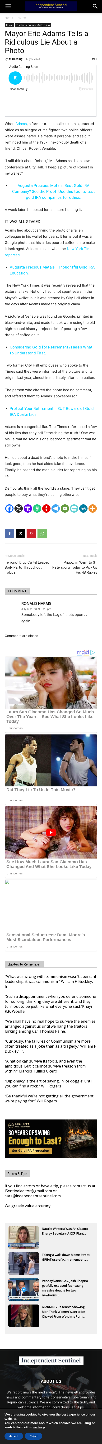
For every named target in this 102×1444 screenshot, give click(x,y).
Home (9, 18)
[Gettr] (46, 508)
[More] (92, 508)
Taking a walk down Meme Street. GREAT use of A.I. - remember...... (66, 1257)
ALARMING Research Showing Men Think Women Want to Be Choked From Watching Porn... (63, 1312)
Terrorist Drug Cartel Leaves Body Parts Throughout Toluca (27, 567)
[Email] (65, 508)
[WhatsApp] (42, 533)
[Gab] (37, 508)
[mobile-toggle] (8, 6)
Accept (13, 1436)
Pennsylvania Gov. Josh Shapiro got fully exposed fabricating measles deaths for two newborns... (65, 1286)
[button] (95, 6)
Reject (33, 1436)
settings (39, 1427)
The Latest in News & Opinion (33, 25)
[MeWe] (83, 508)
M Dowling (15, 58)
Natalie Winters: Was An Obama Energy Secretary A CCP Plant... (65, 1230)
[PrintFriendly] (74, 508)
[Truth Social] (28, 508)
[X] (18, 508)
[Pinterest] (31, 533)
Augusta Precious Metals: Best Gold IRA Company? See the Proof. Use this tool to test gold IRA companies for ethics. (53, 191)
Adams (21, 123)
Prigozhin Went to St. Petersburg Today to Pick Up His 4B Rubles (74, 567)
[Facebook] (9, 508)
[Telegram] (55, 508)
